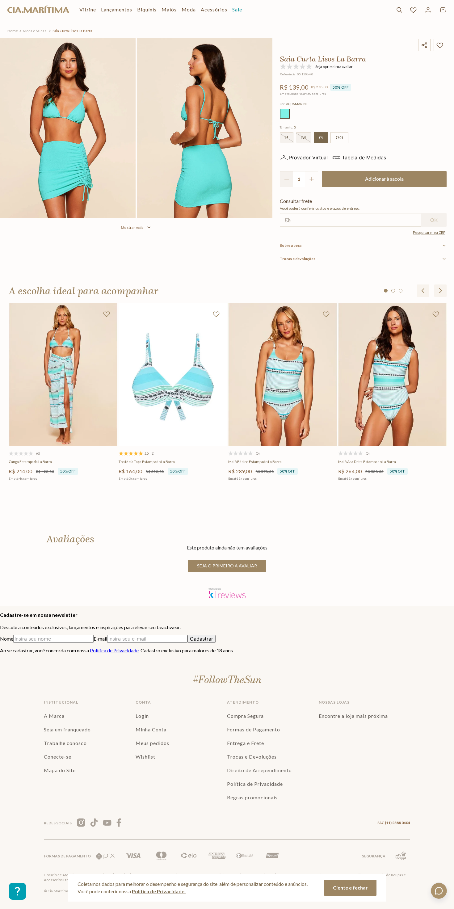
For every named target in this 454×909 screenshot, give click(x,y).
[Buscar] (399, 10)
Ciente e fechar (350, 887)
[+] (311, 179)
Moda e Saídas (34, 30)
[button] (285, 114)
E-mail (100, 639)
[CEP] (350, 212)
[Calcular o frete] (434, 220)
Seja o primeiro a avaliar (227, 565)
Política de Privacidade (114, 650)
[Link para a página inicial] (12, 31)
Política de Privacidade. (159, 891)
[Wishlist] (413, 10)
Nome (6, 639)
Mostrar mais (132, 227)
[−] (286, 179)
